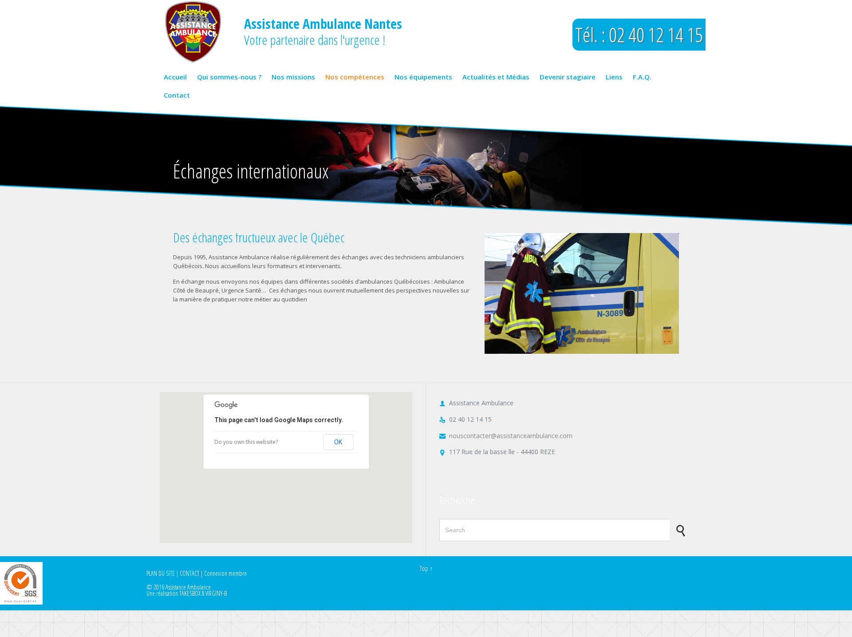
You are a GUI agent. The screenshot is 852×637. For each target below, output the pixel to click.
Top (424, 568)
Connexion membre (225, 573)
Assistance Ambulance (188, 587)
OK (338, 442)
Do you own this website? (246, 442)
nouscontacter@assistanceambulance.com (505, 435)
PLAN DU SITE (160, 573)
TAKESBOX (190, 593)
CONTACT (189, 573)
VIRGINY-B (216, 593)
